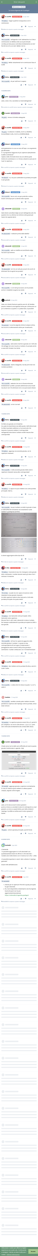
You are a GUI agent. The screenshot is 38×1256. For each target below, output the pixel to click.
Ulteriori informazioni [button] (13, 1254)
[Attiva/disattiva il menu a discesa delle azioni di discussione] (36, 2)
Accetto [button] (33, 1251)
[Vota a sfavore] (26, 27)
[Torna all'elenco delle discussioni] (2, 2)
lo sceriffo (6, 39)
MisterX (5, 178)
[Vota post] (22, 27)
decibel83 (6, 881)
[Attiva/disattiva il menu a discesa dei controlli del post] (35, 26)
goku (5, 117)
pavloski (6, 325)
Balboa (5, 21)
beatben (5, 722)
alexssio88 (6, 234)
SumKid (5, 786)
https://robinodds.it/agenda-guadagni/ (17, 895)
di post (18, 2)
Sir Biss (5, 593)
